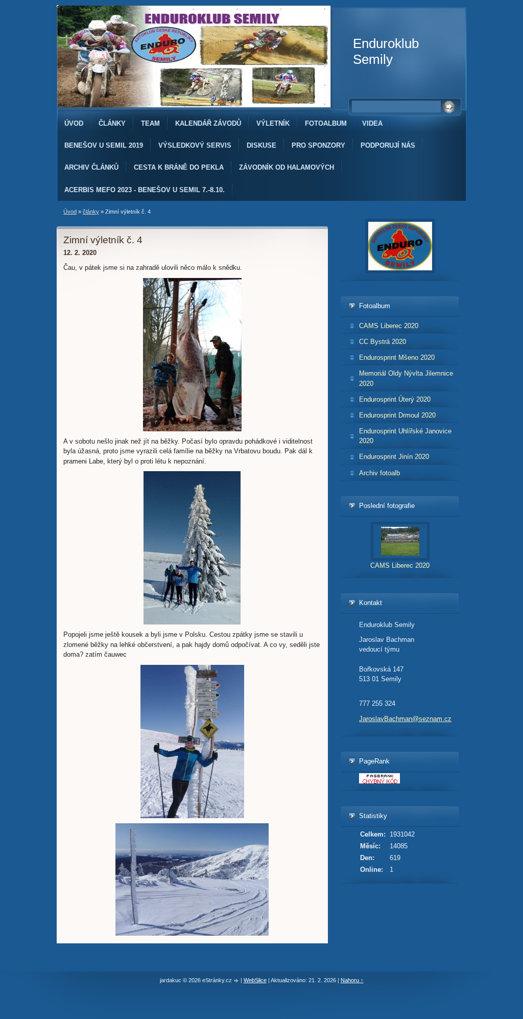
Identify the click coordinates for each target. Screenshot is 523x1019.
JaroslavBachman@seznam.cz (405, 719)
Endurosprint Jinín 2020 (394, 456)
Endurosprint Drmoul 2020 (397, 415)
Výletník (273, 123)
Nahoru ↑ (352, 980)
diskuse (261, 145)
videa (372, 123)
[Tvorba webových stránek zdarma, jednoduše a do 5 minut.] (237, 981)
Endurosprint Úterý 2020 (395, 399)
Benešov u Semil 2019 (103, 145)
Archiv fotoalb (379, 473)
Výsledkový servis (194, 145)
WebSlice (255, 980)
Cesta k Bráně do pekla (179, 167)
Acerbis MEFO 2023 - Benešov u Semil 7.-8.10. (144, 190)
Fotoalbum (326, 123)
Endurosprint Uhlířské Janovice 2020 (405, 436)
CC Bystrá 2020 (382, 341)
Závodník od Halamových (286, 167)
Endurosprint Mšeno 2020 (397, 357)
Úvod (73, 123)
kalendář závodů (208, 123)
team (150, 123)
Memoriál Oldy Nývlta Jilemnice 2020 (406, 378)
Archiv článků (91, 167)
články (112, 123)
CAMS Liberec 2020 (388, 326)
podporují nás (388, 145)
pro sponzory (318, 145)
